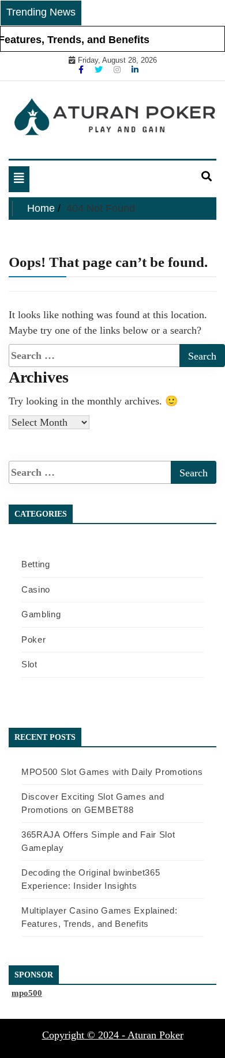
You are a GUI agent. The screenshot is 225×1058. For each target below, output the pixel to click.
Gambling (41, 614)
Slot (29, 664)
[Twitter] (100, 69)
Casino (35, 589)
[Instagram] (118, 69)
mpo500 (27, 993)
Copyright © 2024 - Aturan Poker (112, 1035)
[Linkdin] (135, 69)
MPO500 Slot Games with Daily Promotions (111, 772)
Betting (35, 564)
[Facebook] (82, 69)
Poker (33, 639)
